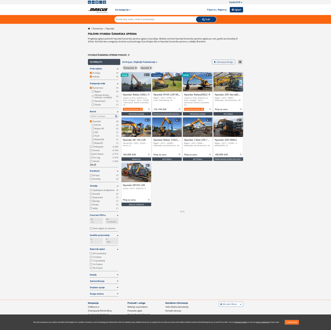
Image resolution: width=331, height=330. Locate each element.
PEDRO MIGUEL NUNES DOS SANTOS (229, 159)
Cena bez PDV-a (98, 215)
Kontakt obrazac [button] (173, 310)
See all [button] (93, 164)
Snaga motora (97, 294)
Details (93, 275)
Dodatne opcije (97, 287)
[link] (136, 82)
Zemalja (93, 186)
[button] (104, 62)
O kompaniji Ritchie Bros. (100, 310)
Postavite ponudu (131, 109)
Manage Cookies (241, 322)
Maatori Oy (136, 159)
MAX (107, 219)
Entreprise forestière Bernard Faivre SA (168, 114)
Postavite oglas (134, 310)
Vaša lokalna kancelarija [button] (177, 306)
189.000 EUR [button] (129, 155)
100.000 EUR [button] (221, 155)
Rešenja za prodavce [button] (137, 306)
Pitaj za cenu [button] (221, 109)
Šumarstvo (98, 28)
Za (106, 239)
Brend (93, 111)
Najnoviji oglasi (97, 249)
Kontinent (95, 171)
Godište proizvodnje (100, 235)
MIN (92, 219)
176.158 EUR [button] (160, 109)
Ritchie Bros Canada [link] (136, 114)
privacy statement (262, 322)
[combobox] (220, 304)
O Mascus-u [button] (93, 306)
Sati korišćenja (97, 281)
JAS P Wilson (228, 114)
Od (91, 239)
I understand (292, 322)
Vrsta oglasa (96, 69)
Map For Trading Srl (136, 204)
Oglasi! (238, 9)
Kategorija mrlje (97, 83)
